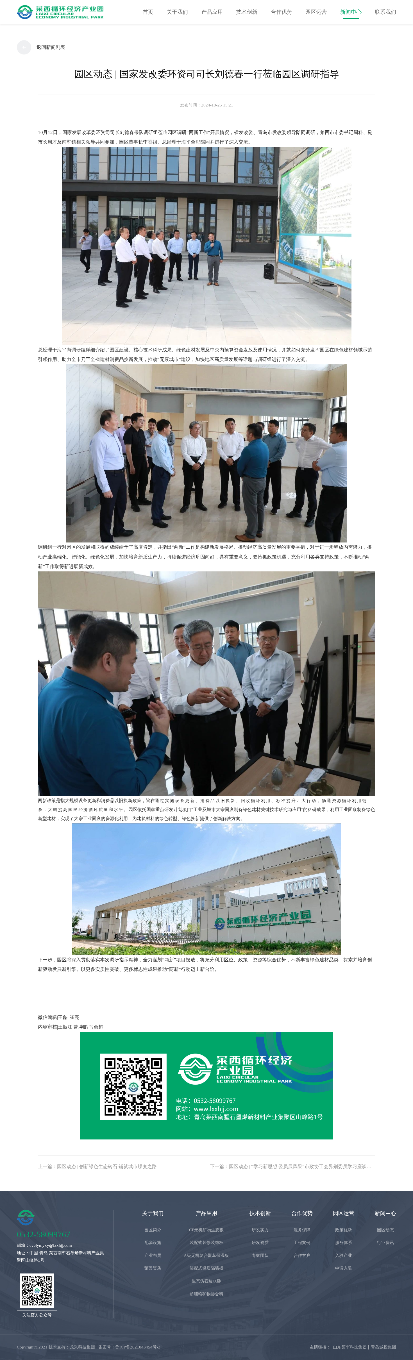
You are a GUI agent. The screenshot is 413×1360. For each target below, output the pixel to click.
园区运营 (316, 12)
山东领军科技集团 (350, 1347)
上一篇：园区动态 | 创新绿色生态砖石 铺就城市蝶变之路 (97, 1166)
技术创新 (246, 12)
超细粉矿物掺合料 (206, 1293)
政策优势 (343, 1229)
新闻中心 (351, 12)
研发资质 (260, 1242)
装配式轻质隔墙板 (206, 1268)
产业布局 (152, 1255)
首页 (148, 12)
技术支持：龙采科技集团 (72, 1347)
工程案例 (302, 1242)
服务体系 (343, 1242)
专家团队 (260, 1255)
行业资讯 (385, 1242)
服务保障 (302, 1229)
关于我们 (177, 12)
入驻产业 (343, 1255)
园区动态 (385, 1229)
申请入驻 (343, 1268)
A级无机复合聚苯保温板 (206, 1255)
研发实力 (260, 1229)
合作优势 (281, 12)
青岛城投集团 (383, 1347)
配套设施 (152, 1242)
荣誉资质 (152, 1268)
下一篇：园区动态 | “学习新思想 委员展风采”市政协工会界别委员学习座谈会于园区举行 (292, 1166)
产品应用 (212, 12)
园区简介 (152, 1229)
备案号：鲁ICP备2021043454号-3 (129, 1347)
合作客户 (302, 1255)
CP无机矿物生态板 (206, 1229)
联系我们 (385, 12)
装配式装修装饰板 (206, 1242)
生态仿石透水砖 (206, 1281)
